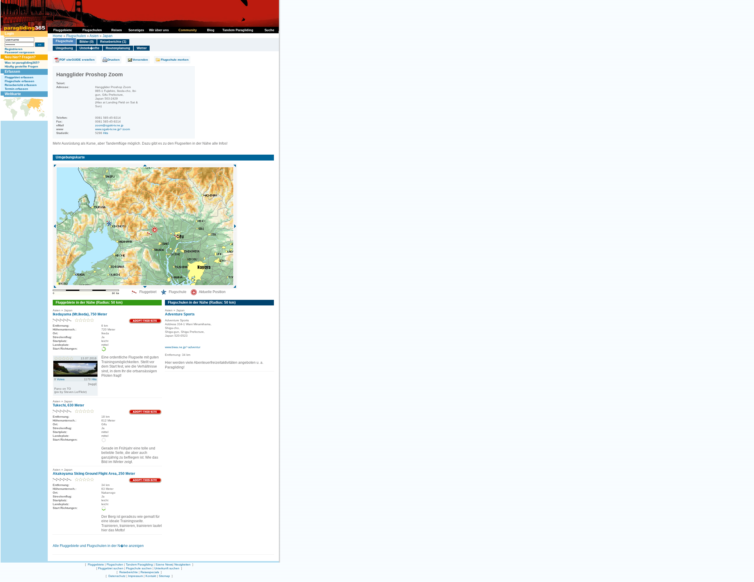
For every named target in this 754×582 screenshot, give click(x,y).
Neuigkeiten (182, 564)
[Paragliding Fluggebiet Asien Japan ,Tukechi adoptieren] (145, 413)
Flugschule (64, 41)
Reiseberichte (128, 572)
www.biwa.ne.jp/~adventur (182, 347)
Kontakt (150, 576)
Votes (61, 379)
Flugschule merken (174, 59)
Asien (94, 36)
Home (57, 36)
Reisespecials (149, 572)
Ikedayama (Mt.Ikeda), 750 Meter (80, 314)
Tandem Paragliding (139, 564)
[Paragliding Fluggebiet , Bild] (75, 375)
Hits (105, 133)
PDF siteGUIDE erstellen (77, 59)
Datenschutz (116, 576)
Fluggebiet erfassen (19, 77)
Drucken (114, 59)
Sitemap (164, 576)
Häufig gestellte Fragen (21, 66)
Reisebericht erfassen (21, 85)
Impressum (135, 576)
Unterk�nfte (89, 48)
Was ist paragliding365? (22, 62)
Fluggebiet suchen (110, 568)
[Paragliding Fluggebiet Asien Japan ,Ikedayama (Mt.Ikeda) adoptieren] (145, 322)
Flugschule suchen (139, 568)
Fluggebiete (96, 564)
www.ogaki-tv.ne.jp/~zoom (112, 129)
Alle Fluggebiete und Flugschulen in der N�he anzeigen (98, 546)
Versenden (140, 59)
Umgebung (64, 48)
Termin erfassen (16, 88)
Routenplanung (118, 48)
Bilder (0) (87, 41)
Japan (107, 36)
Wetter (142, 48)
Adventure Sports (180, 314)
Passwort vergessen (19, 52)
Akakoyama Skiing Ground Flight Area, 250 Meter (94, 474)
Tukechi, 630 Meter (68, 405)
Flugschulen (76, 36)
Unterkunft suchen (166, 568)
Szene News (164, 564)
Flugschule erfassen (19, 81)
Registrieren (13, 49)
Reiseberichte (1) (113, 41)
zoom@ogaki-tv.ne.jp (109, 125)
